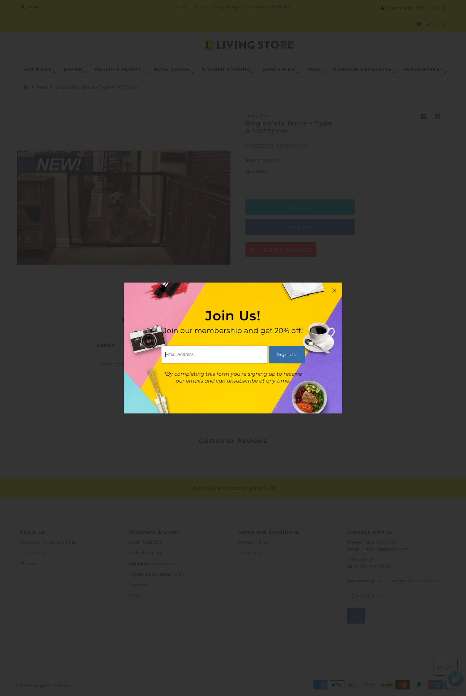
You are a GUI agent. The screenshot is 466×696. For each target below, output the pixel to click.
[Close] (334, 291)
